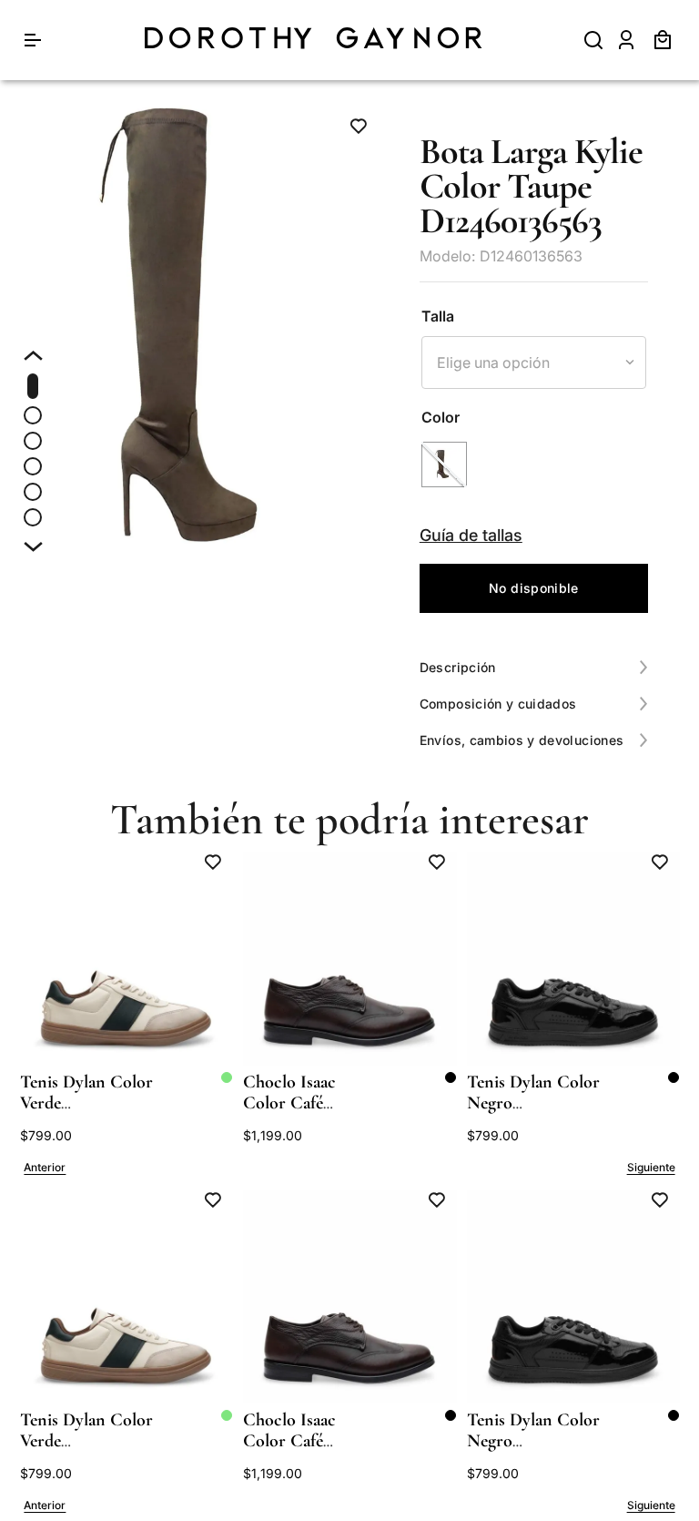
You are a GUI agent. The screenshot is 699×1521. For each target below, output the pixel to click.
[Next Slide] (651, 1168)
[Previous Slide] (45, 1168)
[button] (444, 464)
